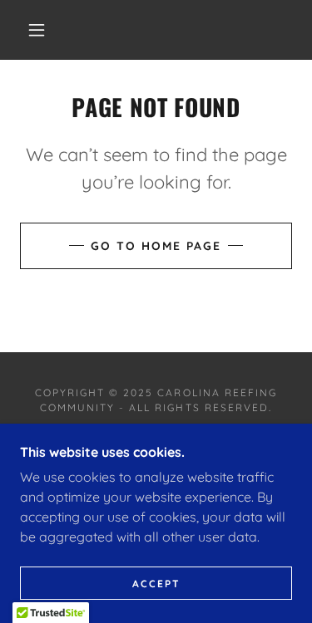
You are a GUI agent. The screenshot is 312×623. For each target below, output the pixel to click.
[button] (36, 30)
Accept (156, 583)
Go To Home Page (156, 245)
